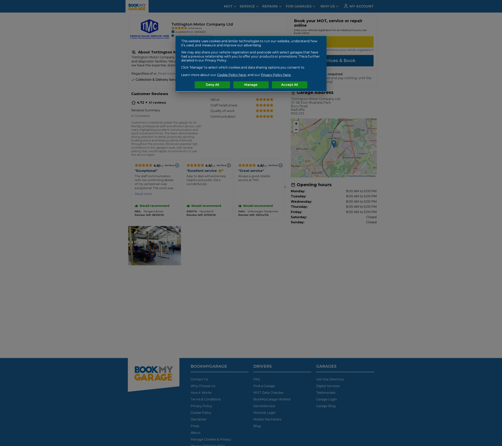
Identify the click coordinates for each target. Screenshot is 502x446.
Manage (250, 84)
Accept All (289, 84)
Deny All (212, 84)
